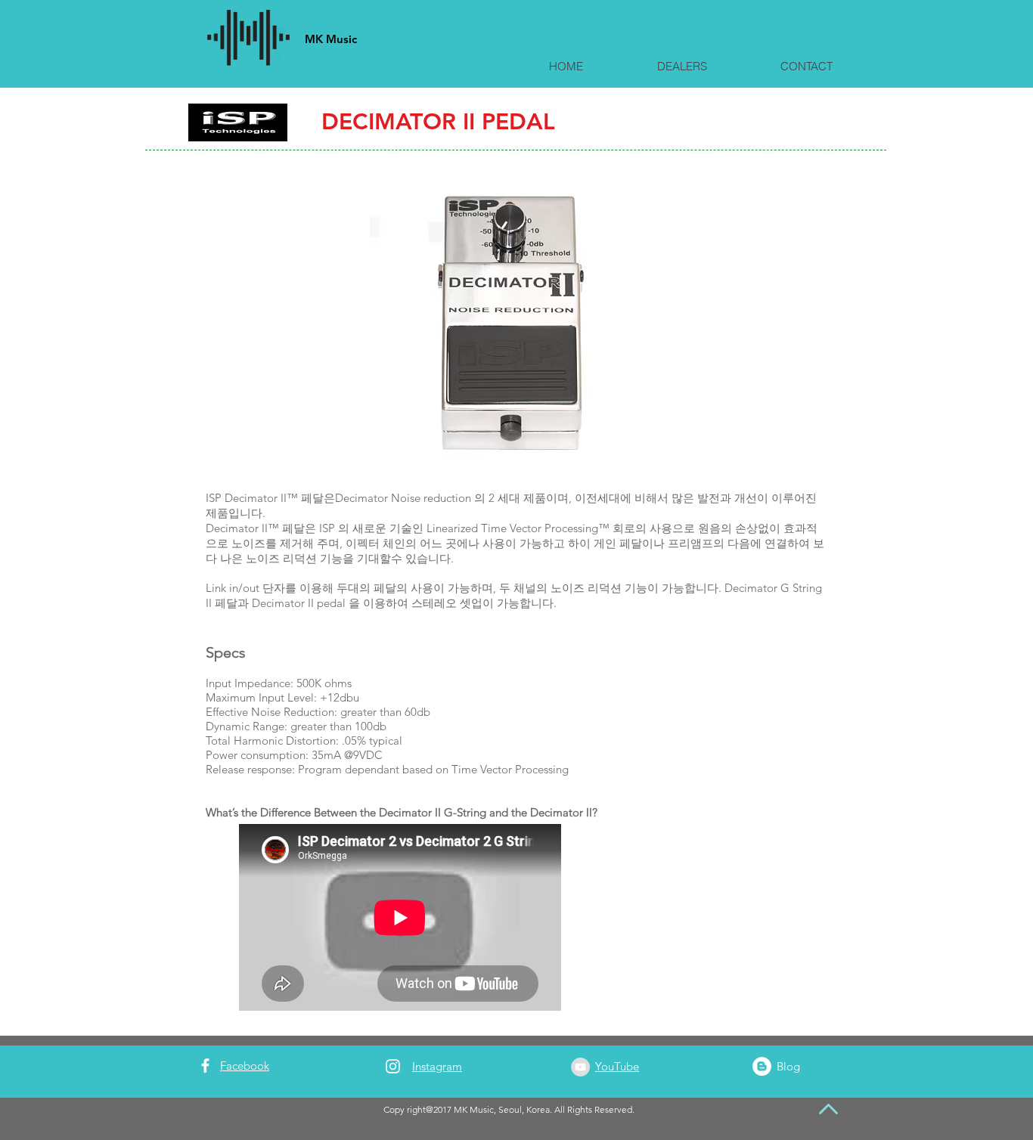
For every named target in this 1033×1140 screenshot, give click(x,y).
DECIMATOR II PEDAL (438, 121)
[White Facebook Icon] (205, 1065)
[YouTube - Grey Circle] (580, 1067)
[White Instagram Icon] (392, 1066)
